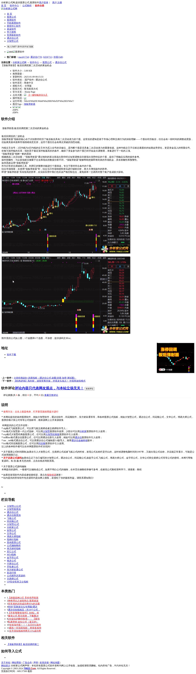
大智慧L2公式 (14, 506)
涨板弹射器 (29, 104)
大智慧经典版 (52, 434)
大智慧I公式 (13, 524)
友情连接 (44, 662)
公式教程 (27, 5)
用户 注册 (57, 2)
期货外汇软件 (14, 26)
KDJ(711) (47, 57)
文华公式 (11, 533)
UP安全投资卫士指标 (17, 581)
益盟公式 (11, 530)
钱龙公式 (11, 560)
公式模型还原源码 (16, 575)
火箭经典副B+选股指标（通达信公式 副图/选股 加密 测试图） (45, 378)
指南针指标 (12, 539)
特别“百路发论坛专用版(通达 (22, 607)
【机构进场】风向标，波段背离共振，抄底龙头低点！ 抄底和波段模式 (50, 381)
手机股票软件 (14, 23)
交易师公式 (12, 578)
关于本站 (5, 662)
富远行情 (11, 572)
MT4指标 (11, 554)
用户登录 (43, 2)
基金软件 (11, 29)
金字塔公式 (12, 557)
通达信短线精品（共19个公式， (24, 610)
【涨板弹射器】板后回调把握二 (23, 644)
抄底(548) (58, 57)
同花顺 (41, 443)
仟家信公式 (12, 563)
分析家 (83, 431)
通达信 (78, 437)
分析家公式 (12, 527)
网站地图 (55, 662)
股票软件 (11, 20)
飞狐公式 (11, 518)
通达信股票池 (14, 515)
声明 (35, 662)
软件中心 (14, 5)
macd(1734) (23, 57)
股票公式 (11, 17)
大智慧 (46, 431)
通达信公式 (12, 38)
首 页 (3, 5)
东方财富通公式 (15, 569)
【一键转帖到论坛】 (38, 95)
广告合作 (27, 662)
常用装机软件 (14, 35)
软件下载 (11, 354)
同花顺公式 (12, 521)
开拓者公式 (12, 566)
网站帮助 (16, 662)
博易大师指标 (14, 536)
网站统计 (5, 665)
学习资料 (11, 32)
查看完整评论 (51, 395)
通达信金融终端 (79, 440)
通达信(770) (36, 57)
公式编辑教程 (14, 545)
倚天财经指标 (14, 548)
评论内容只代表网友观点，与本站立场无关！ (49, 388)
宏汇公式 (11, 551)
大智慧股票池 (14, 509)
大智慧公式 (12, 41)
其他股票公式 (14, 542)
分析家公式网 (19, 62)
